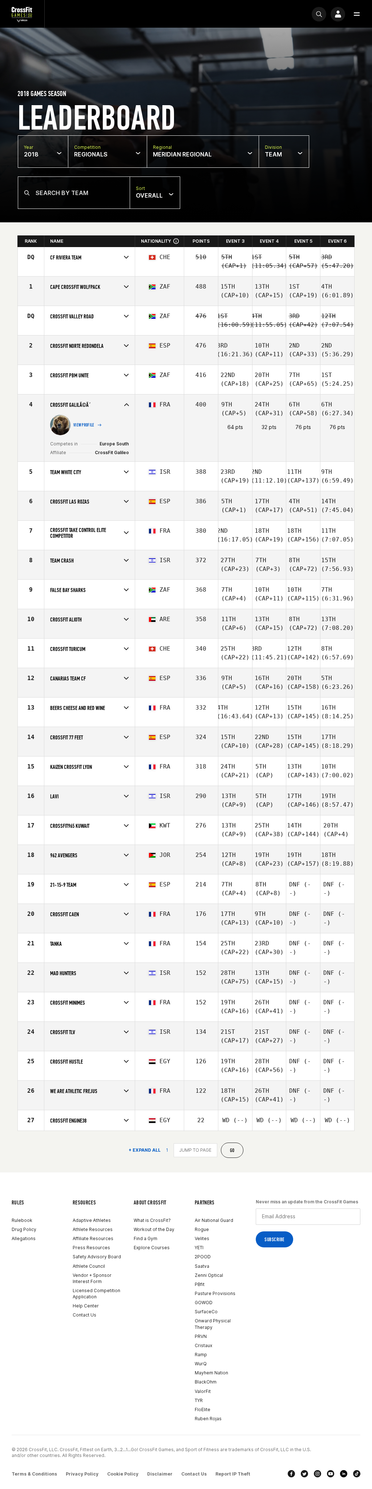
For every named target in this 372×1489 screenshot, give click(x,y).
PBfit (200, 1284)
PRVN (201, 1336)
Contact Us (84, 1315)
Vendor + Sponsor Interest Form (92, 1278)
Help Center (86, 1306)
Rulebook (22, 1220)
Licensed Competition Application (96, 1293)
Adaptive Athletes (92, 1220)
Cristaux (203, 1345)
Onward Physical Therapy (213, 1324)
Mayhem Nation (211, 1372)
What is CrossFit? (152, 1220)
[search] (319, 14)
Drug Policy (24, 1229)
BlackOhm (206, 1382)
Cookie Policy (122, 1474)
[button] (356, 14)
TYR (199, 1400)
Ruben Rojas (208, 1418)
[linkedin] (343, 1473)
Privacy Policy (82, 1474)
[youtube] (330, 1473)
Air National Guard (214, 1220)
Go (232, 1150)
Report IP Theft (232, 1474)
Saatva (202, 1266)
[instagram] (317, 1473)
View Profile (83, 425)
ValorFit (203, 1391)
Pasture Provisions (215, 1293)
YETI (199, 1247)
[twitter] (304, 1473)
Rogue (202, 1229)
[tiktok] (356, 1473)
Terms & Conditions (34, 1474)
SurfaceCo (206, 1311)
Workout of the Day (154, 1229)
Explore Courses (152, 1247)
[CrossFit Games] (22, 14)
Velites (202, 1238)
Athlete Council (89, 1266)
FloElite (202, 1409)
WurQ (201, 1363)
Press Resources (91, 1247)
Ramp (201, 1354)
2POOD (203, 1256)
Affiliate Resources (93, 1238)
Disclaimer (160, 1474)
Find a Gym (145, 1238)
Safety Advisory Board (97, 1256)
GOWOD (204, 1302)
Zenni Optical (209, 1275)
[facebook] (291, 1473)
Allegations (24, 1238)
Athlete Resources (93, 1229)
